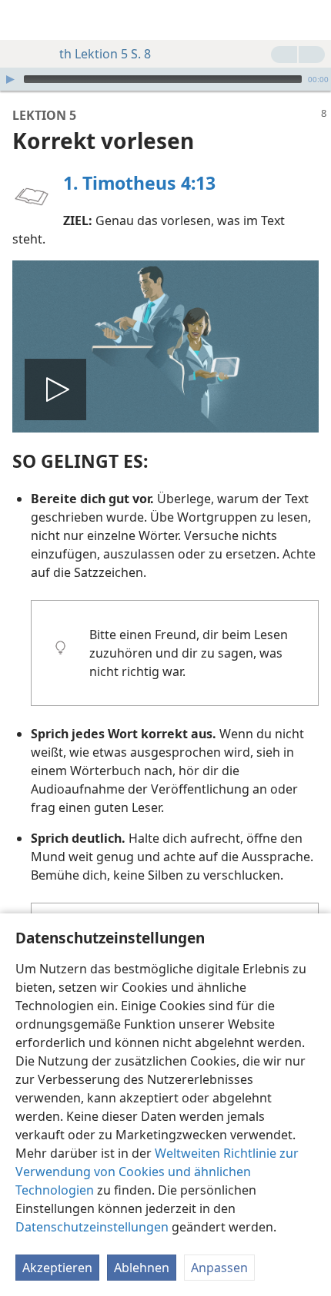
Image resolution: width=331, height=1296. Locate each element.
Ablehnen (141, 1267)
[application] (165, 79)
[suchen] (311, 20)
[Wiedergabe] (10, 79)
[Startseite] (23, 20)
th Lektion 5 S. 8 (105, 53)
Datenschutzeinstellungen (92, 1226)
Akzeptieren (57, 1267)
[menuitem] (23, 20)
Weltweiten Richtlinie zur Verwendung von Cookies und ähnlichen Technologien (157, 1171)
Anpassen (219, 1267)
